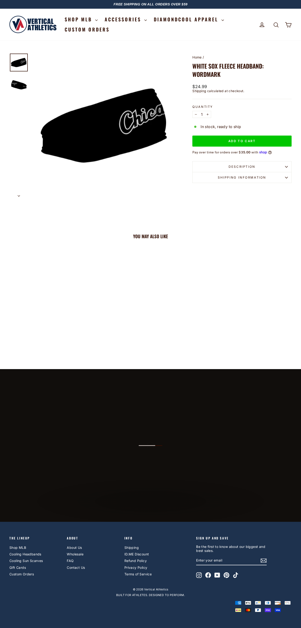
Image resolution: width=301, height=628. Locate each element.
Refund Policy (135, 561)
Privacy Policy (135, 567)
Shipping (199, 91)
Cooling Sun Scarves (26, 561)
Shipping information (242, 177)
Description (242, 166)
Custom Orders (21, 574)
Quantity (202, 107)
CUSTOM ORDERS (87, 29)
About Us (74, 548)
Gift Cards (17, 567)
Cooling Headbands (25, 554)
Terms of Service (138, 574)
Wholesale (75, 554)
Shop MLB (17, 548)
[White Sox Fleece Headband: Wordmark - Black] (43, 340)
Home (197, 57)
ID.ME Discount (136, 554)
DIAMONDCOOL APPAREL (187, 19)
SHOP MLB (79, 19)
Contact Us (76, 567)
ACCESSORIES (124, 19)
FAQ (70, 561)
